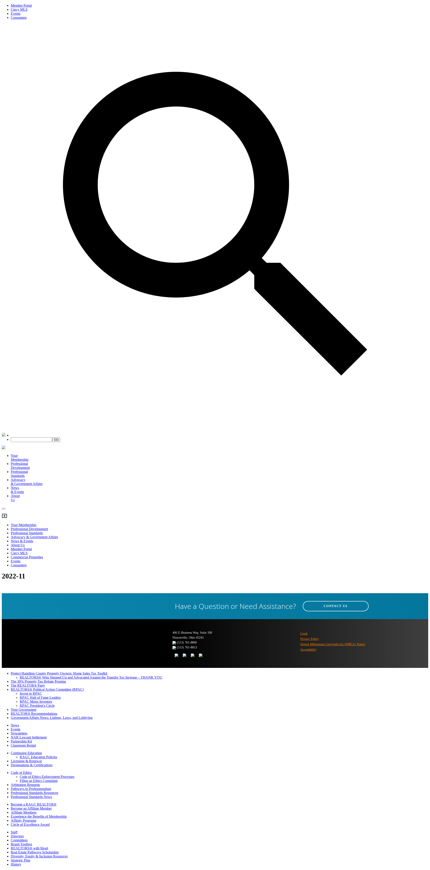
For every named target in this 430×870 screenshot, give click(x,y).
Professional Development (20, 466)
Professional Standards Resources (34, 793)
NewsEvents (17, 490)
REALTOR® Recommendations (34, 713)
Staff (14, 832)
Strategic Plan (20, 860)
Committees (19, 840)
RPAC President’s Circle (37, 705)
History (16, 864)
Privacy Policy (309, 639)
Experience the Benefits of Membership (39, 816)
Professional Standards (19, 474)
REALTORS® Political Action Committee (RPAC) (47, 689)
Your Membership (19, 457)
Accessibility (308, 649)
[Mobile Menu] (3, 508)
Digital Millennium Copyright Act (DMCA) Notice (332, 644)
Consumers (19, 17)
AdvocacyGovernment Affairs (27, 482)
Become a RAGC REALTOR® (33, 804)
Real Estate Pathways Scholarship (35, 852)
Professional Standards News (31, 797)
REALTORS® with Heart (29, 848)
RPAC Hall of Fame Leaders (40, 697)
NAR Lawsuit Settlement (29, 737)
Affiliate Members (24, 812)
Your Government (23, 709)
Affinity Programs (23, 820)
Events (15, 13)
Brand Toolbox (21, 844)
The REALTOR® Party (28, 685)
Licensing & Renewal (26, 761)
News (15, 725)
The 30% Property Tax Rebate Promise (38, 681)
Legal (303, 633)
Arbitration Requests (25, 785)
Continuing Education (26, 753)
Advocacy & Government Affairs (34, 537)
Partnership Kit (21, 741)
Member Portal (21, 5)
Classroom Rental (23, 745)
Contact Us (336, 606)
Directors (17, 836)
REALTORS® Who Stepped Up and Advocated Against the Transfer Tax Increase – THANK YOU (91, 677)
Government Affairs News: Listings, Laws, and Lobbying (51, 718)
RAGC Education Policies (38, 757)
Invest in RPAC (31, 693)
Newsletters (19, 733)
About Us (18, 545)
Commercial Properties (27, 557)
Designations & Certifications (31, 765)
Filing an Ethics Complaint (39, 781)
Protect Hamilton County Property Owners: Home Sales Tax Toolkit (59, 673)
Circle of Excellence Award (30, 824)
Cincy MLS (19, 9)
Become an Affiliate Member (31, 808)
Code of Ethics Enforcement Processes (47, 777)
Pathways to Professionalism (31, 789)
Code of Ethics (21, 773)
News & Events (22, 541)
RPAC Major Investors (36, 701)
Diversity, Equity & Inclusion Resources (39, 856)
